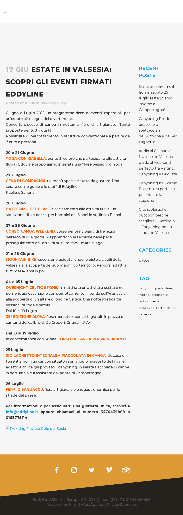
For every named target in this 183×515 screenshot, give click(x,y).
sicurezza (146, 307)
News (45, 103)
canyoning (147, 288)
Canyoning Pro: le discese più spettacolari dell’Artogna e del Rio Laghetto (158, 130)
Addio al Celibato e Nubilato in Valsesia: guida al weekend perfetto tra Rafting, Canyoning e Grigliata (158, 162)
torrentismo (166, 307)
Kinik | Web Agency (86, 504)
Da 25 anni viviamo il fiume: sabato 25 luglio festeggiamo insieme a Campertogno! (156, 98)
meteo (144, 294)
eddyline (165, 288)
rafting (144, 301)
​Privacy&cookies (122, 504)
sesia (155, 301)
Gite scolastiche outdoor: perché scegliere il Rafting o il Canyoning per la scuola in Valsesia (157, 221)
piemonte (160, 294)
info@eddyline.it (22, 412)
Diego (62, 103)
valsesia (145, 314)
